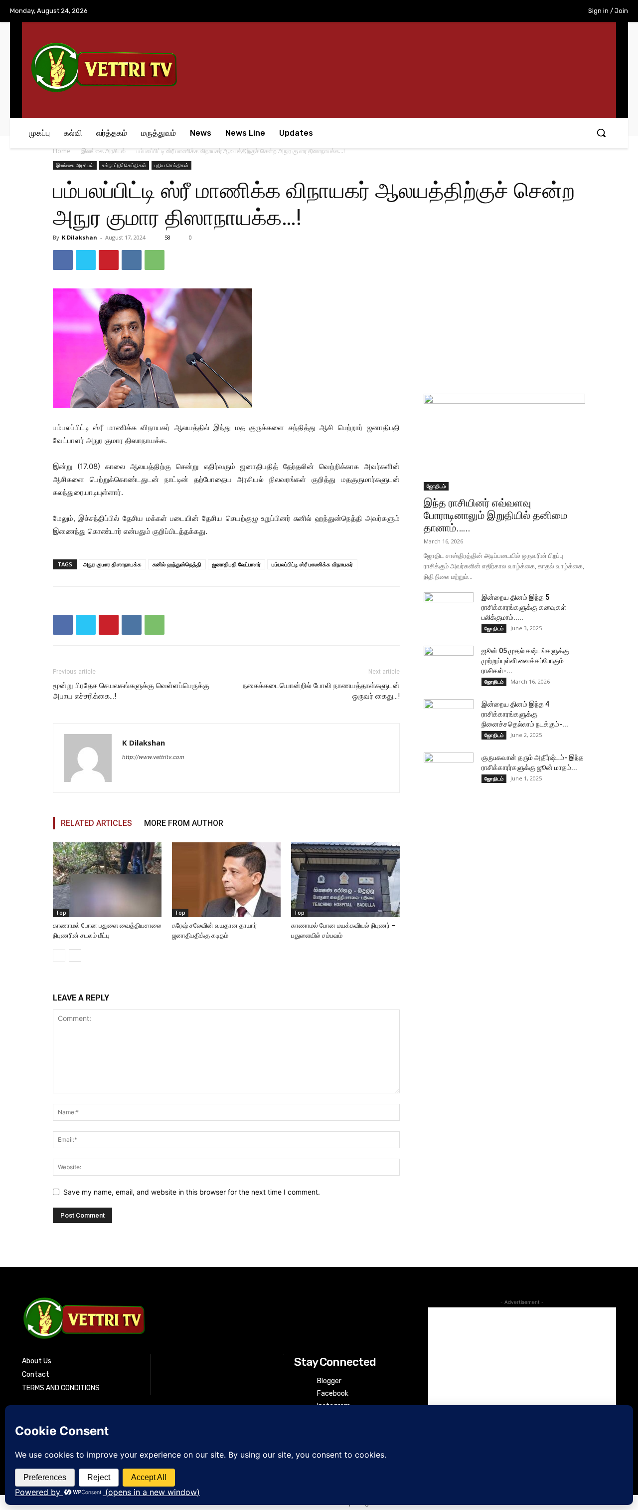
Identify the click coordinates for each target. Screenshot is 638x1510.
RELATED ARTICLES (96, 823)
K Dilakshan (79, 237)
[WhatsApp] (154, 260)
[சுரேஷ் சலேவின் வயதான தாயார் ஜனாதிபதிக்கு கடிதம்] (226, 879)
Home (61, 151)
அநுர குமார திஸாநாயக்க (112, 564)
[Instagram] (511, 11)
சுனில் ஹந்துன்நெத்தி (177, 564)
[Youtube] (552, 11)
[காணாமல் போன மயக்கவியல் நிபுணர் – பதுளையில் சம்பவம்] (345, 879)
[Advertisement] (504, 312)
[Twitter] (532, 11)
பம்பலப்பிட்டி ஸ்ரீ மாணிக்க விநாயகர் (312, 564)
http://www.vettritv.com (153, 757)
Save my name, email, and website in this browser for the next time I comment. (191, 1192)
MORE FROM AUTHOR (183, 823)
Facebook (332, 1393)
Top (61, 912)
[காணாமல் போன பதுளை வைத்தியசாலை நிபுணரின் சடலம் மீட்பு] (107, 879)
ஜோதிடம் (436, 486)
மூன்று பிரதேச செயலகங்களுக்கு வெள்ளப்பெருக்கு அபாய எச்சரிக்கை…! (131, 691)
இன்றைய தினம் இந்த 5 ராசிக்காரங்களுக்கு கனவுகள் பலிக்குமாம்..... (523, 607)
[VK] (132, 260)
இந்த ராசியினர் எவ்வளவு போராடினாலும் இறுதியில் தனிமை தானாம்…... (495, 515)
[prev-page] (59, 955)
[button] (601, 133)
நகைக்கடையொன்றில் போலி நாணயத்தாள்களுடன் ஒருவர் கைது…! (321, 691)
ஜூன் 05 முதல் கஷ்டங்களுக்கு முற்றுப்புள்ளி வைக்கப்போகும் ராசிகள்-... (525, 661)
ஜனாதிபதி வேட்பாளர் (236, 564)
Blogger (329, 1381)
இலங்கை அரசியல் (103, 151)
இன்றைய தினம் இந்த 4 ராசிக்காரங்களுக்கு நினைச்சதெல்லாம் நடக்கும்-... (524, 714)
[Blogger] (300, 1381)
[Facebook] (490, 11)
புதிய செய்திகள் (171, 165)
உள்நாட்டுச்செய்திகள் (124, 165)
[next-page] (75, 955)
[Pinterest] (109, 260)
